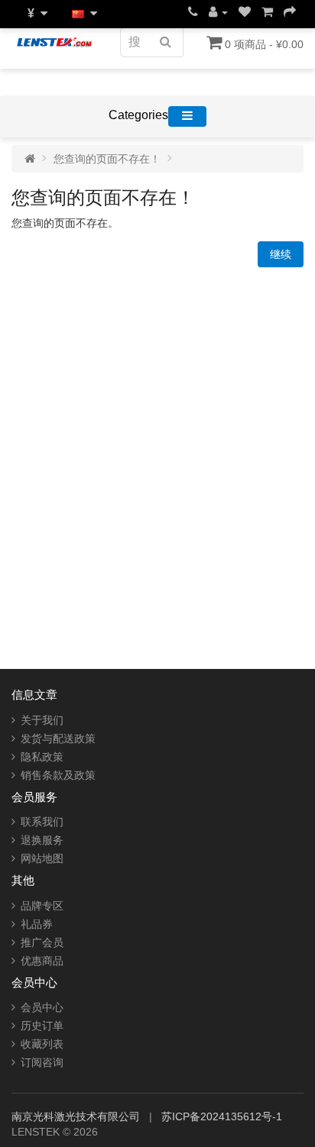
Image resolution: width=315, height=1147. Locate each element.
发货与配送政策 (58, 738)
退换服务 (42, 840)
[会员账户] (218, 12)
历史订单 (42, 1025)
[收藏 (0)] (245, 12)
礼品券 (37, 924)
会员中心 (42, 1007)
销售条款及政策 (58, 775)
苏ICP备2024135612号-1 (221, 1116)
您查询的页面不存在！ (107, 159)
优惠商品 (42, 961)
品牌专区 (42, 906)
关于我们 (42, 720)
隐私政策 (42, 757)
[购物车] (267, 12)
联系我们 (42, 822)
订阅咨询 (42, 1062)
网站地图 (42, 858)
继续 (280, 254)
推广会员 (42, 942)
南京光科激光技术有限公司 (77, 1116)
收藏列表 (42, 1044)
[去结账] (290, 12)
